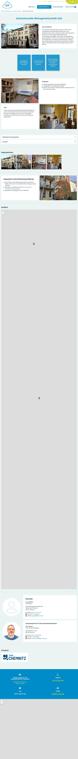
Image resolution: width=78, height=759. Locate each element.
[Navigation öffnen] (76, 2)
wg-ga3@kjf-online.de (37, 616)
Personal (5, 142)
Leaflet (66, 588)
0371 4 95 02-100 (57, 680)
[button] (39, 398)
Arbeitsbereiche (43, 7)
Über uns (31, 7)
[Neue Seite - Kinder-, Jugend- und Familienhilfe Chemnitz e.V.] (7, 5)
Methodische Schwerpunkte (10, 137)
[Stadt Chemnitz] (14, 657)
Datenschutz (57, 1)
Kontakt (45, 1)
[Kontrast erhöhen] (73, 2)
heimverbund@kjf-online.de (39, 638)
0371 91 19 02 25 (36, 612)
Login (62, 1)
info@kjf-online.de (58, 694)
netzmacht (69, 588)
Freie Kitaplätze (58, 7)
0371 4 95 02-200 (36, 635)
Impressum (50, 1)
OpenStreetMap (74, 588)
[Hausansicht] (19, 36)
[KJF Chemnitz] (2, 11)
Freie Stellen (70, 7)
